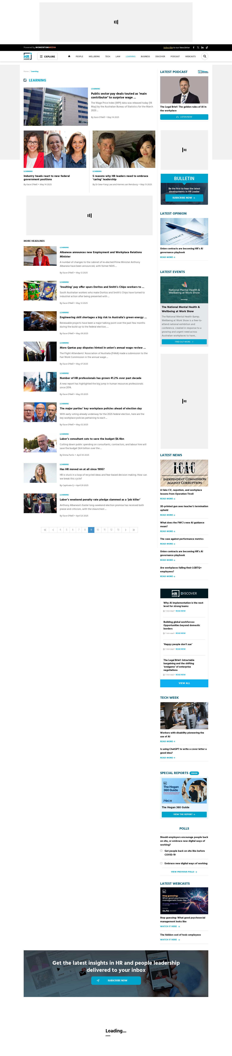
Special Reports (178, 773)
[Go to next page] (126, 530)
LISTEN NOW (186, 117)
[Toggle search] (204, 56)
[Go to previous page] (53, 530)
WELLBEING (94, 56)
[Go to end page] (134, 530)
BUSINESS (145, 56)
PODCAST (175, 56)
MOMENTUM (46, 47)
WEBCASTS (190, 56)
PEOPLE (79, 56)
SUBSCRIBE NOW (182, 198)
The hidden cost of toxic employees (180, 935)
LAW (118, 56)
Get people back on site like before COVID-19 (185, 853)
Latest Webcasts (175, 884)
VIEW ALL (184, 683)
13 (118, 530)
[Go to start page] (45, 530)
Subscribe (168, 48)
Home (26, 71)
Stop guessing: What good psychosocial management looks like (182, 920)
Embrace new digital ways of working (186, 864)
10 (98, 530)
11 (104, 530)
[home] (28, 56)
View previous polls (182, 872)
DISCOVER (160, 56)
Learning (34, 71)
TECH (107, 56)
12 (111, 530)
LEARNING (130, 56)
